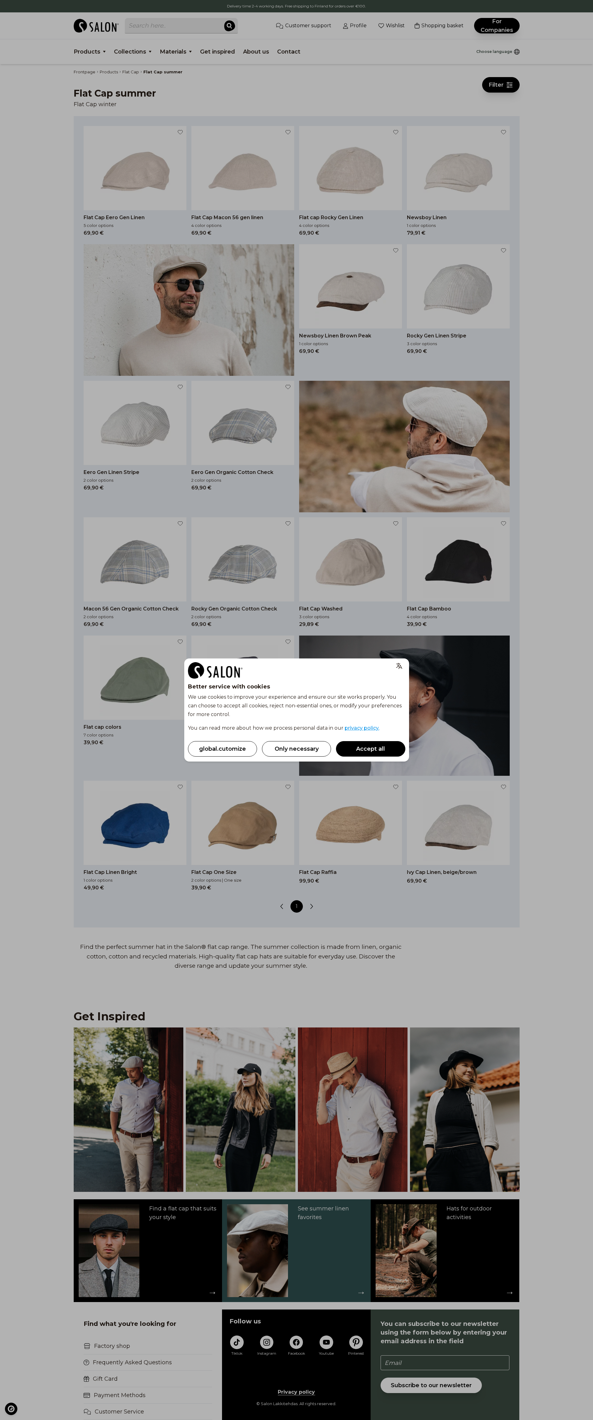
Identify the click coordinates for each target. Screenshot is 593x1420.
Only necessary (297, 748)
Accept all (370, 748)
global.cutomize (222, 748)
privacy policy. (362, 728)
